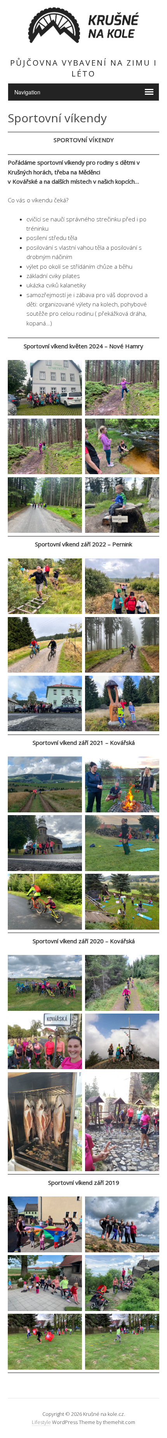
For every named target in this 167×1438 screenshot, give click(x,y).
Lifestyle (41, 1422)
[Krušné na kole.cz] (83, 42)
